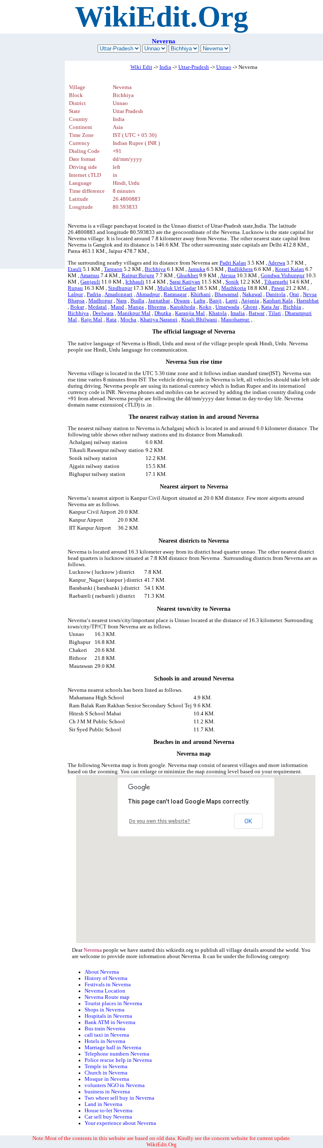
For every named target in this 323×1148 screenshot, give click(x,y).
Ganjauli (90, 282)
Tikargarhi (276, 282)
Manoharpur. (235, 320)
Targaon (113, 269)
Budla (137, 301)
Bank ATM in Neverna (110, 1022)
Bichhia (292, 307)
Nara (121, 301)
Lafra (199, 301)
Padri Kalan (233, 263)
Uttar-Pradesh (193, 67)
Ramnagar (175, 294)
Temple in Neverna (106, 1066)
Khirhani (201, 294)
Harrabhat (308, 301)
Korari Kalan (289, 269)
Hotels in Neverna (105, 1041)
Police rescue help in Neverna (118, 1060)
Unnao (223, 67)
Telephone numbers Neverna (117, 1054)
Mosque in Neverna (107, 1079)
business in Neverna (107, 1092)
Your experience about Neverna (120, 1123)
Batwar (257, 313)
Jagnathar (159, 301)
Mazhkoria (233, 288)
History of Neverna (106, 978)
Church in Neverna (106, 1073)
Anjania (250, 301)
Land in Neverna (103, 1104)
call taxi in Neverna (107, 1035)
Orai (294, 294)
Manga (136, 307)
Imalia (237, 313)
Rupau (75, 288)
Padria (94, 294)
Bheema (157, 307)
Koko (205, 307)
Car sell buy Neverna (108, 1117)
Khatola (218, 313)
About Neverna (102, 972)
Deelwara (103, 313)
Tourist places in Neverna (113, 1003)
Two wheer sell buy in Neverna (119, 1098)
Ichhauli (134, 282)
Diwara (182, 301)
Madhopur (100, 301)
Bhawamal (226, 294)
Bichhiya (155, 269)
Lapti (231, 301)
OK (248, 821)
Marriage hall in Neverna (113, 1048)
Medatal (97, 307)
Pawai (278, 288)
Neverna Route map (107, 997)
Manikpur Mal (134, 313)
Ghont (250, 307)
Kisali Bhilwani (199, 320)
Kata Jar (270, 307)
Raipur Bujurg (138, 275)
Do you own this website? (159, 821)
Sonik (232, 282)
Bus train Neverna (105, 1029)
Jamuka (196, 269)
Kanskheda (182, 307)
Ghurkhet (187, 275)
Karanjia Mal (190, 313)
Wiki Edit (141, 67)
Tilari (274, 313)
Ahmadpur (148, 294)
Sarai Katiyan (184, 282)
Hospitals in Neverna (108, 1016)
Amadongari (118, 294)
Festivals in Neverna (108, 985)
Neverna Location (105, 991)
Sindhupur (120, 288)
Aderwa (276, 263)
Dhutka (162, 313)
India (165, 67)
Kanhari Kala (278, 301)
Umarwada (227, 307)
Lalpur (75, 294)
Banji (215, 301)
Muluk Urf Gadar (176, 288)
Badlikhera (240, 269)
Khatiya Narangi (158, 320)
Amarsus (89, 275)
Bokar (77, 307)
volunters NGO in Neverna (115, 1085)
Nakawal (252, 294)
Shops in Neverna (104, 1010)
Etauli (75, 269)
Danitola (276, 294)
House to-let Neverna (108, 1111)
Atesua (228, 275)
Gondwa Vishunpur (282, 275)
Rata (111, 320)
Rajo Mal (91, 320)
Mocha (128, 320)
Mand (117, 307)
